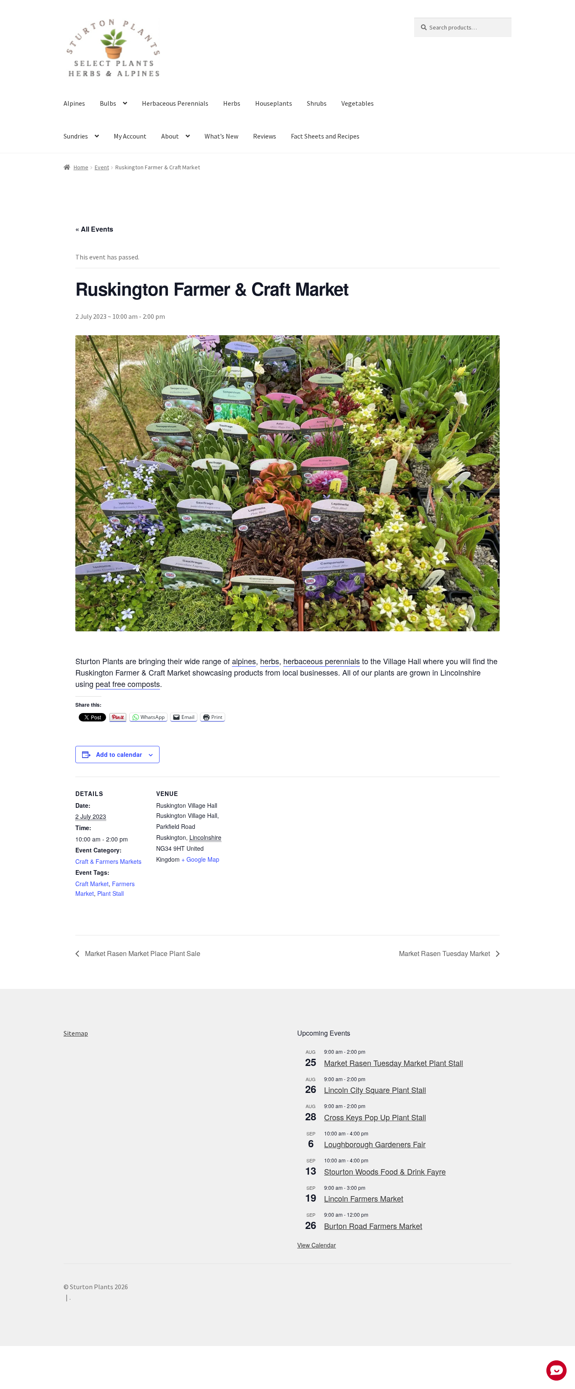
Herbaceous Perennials (175, 103)
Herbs (231, 103)
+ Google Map (200, 859)
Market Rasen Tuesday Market (445, 953)
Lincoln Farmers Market (363, 1198)
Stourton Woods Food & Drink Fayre (385, 1171)
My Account (130, 136)
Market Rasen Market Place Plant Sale (141, 953)
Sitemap (76, 1033)
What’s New (221, 136)
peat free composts (128, 683)
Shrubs (317, 103)
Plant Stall (110, 893)
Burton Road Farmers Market (373, 1225)
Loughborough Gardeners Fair (375, 1143)
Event (102, 167)
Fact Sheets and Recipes (325, 136)
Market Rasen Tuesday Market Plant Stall (393, 1062)
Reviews (264, 136)
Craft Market (92, 883)
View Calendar (316, 1245)
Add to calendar (119, 754)
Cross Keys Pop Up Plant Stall (375, 1116)
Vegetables (357, 103)
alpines (244, 660)
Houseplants (273, 103)
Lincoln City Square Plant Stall (375, 1089)
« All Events (94, 229)
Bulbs (108, 103)
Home (81, 167)
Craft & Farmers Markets (108, 861)
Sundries (76, 136)
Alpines (74, 103)
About (170, 136)
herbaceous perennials (321, 660)
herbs (269, 660)
